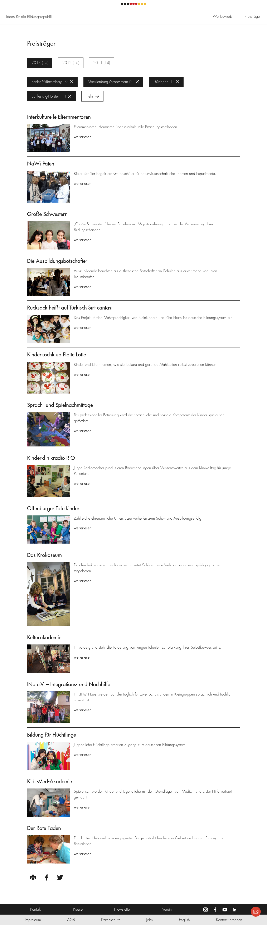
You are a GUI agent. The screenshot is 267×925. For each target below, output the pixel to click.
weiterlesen (82, 136)
